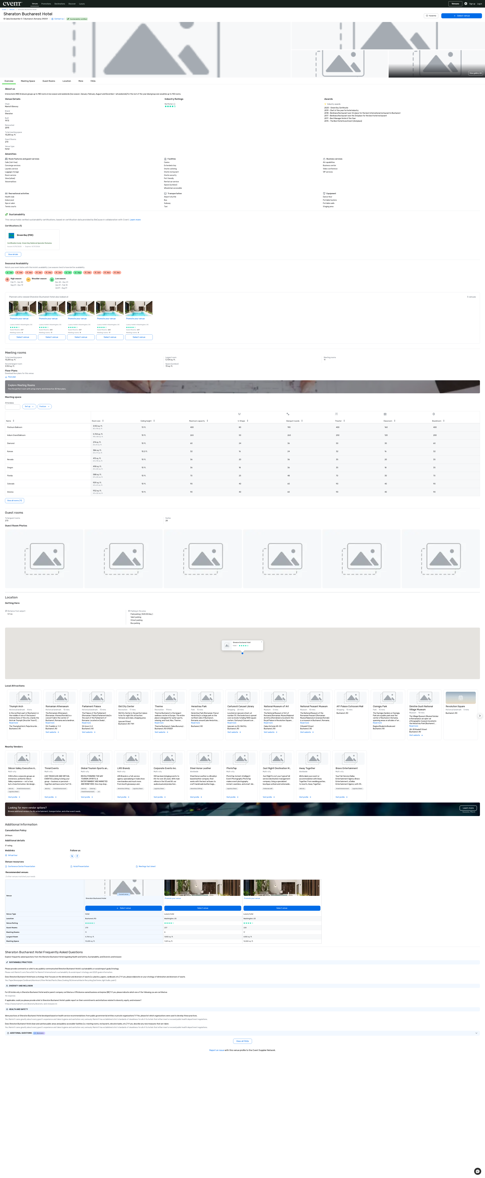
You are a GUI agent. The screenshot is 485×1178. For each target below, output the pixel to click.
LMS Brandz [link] (123, 768)
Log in (479, 4)
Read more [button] (13, 723)
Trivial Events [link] (52, 768)
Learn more (135, 219)
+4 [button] (98, 791)
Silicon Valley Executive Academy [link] (22, 768)
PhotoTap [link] (231, 768)
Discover (72, 4)
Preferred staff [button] (267, 788)
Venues (35, 4)
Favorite (432, 16)
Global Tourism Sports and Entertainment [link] (95, 768)
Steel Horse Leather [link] (200, 768)
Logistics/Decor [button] (14, 791)
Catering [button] (92, 788)
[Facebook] (77, 856)
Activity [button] (11, 788)
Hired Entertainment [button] (23, 788)
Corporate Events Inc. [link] (165, 768)
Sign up (472, 4)
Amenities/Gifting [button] (123, 788)
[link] (22, 759)
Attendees (9, 403)
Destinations (60, 4)
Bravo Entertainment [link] (347, 768)
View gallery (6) (475, 73)
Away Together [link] (307, 768)
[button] (145, 50)
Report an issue (216, 1050)
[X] (72, 856)
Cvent (4, 9)
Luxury (82, 4)
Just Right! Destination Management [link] (277, 768)
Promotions (46, 4)
